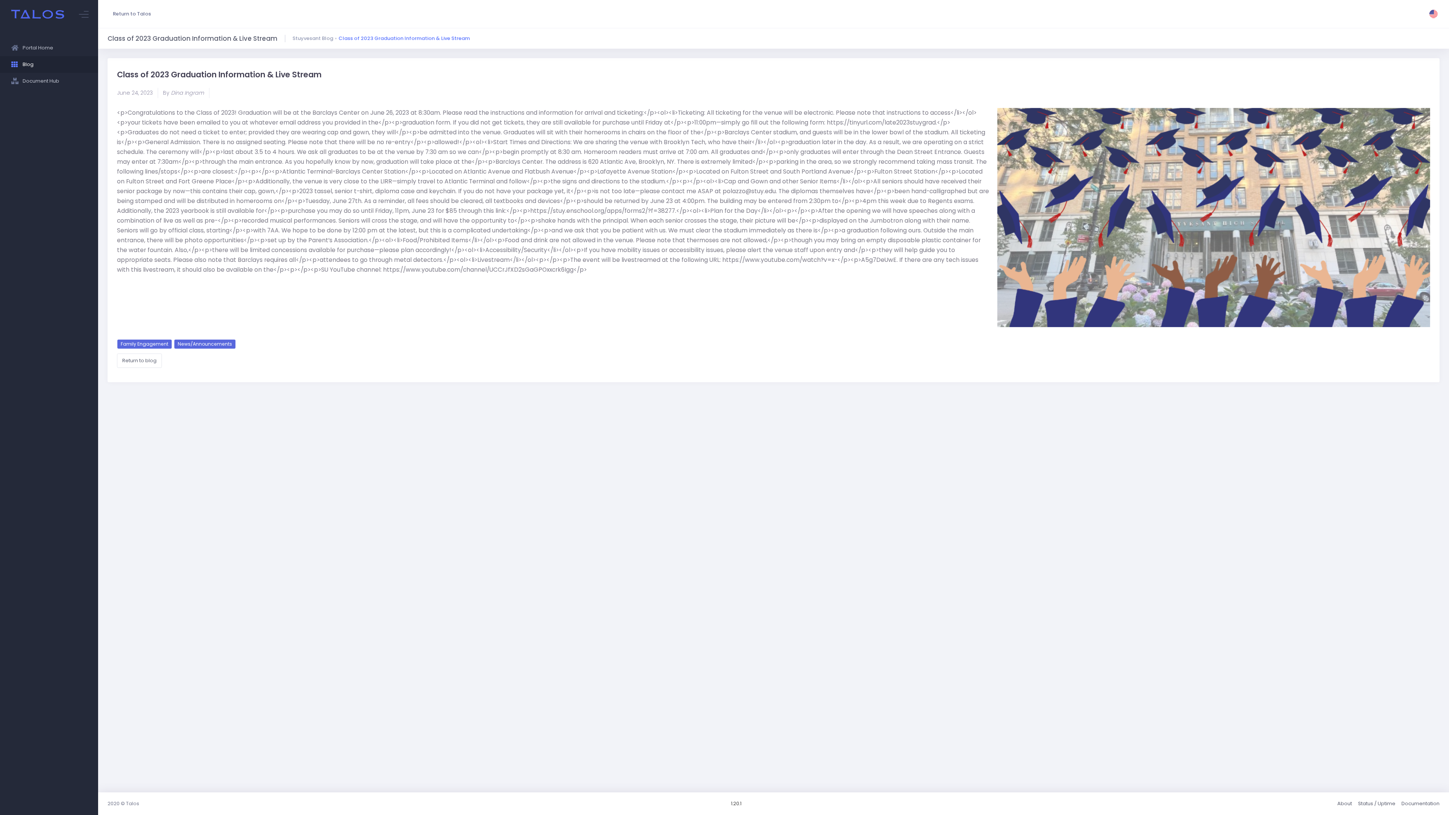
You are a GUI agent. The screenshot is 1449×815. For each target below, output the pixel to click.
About (1344, 803)
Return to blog (139, 360)
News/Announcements (205, 344)
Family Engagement (144, 344)
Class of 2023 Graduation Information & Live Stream (404, 38)
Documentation (1420, 803)
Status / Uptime (1376, 803)
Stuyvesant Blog (312, 38)
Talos (132, 803)
